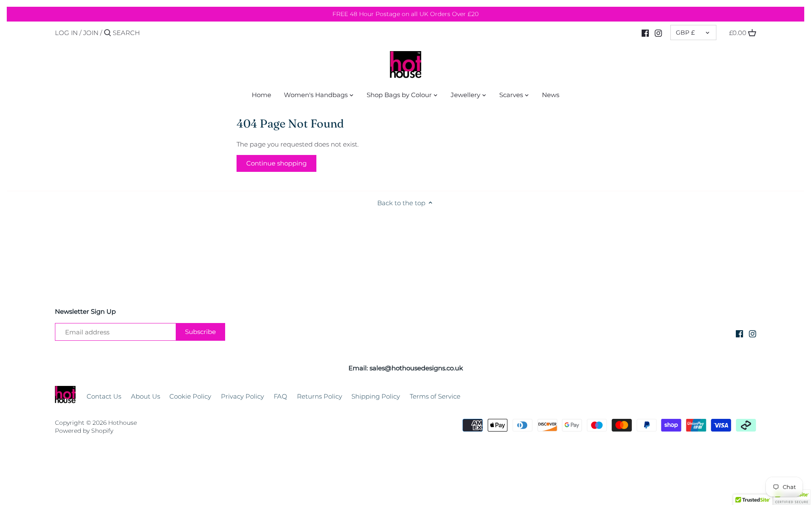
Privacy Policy (242, 396)
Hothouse (122, 422)
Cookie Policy (190, 396)
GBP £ (685, 32)
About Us (145, 396)
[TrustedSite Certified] (791, 497)
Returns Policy (319, 396)
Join (90, 33)
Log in (66, 33)
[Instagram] (658, 32)
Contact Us (104, 396)
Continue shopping (276, 163)
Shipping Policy (375, 396)
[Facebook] (645, 32)
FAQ (280, 396)
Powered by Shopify (84, 430)
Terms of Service (435, 396)
